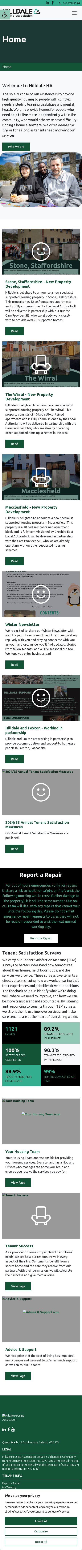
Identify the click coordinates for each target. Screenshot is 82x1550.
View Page (18, 1182)
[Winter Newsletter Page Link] (41, 594)
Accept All (41, 1521)
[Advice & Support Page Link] (41, 1319)
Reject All (41, 1541)
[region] (41, 1519)
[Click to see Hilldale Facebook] (55, 3)
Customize (41, 1531)
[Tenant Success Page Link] (41, 1216)
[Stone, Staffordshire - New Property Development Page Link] (41, 252)
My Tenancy (9, 1487)
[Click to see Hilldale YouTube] (13, 1429)
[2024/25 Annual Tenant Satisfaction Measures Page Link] (41, 792)
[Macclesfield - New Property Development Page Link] (41, 477)
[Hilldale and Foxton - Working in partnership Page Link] (41, 698)
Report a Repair (41, 938)
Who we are (16, 146)
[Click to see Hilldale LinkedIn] (48, 3)
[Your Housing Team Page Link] (41, 1121)
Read (14, 331)
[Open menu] (74, 13)
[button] (5, 14)
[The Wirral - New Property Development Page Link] (41, 364)
